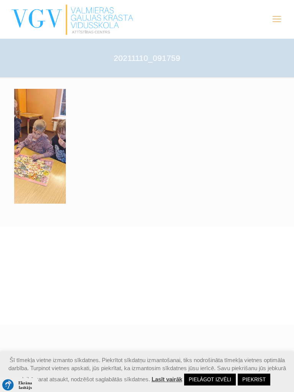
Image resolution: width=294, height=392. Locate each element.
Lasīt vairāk (167, 379)
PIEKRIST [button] (254, 379)
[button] (19, 385)
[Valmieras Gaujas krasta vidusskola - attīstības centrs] (72, 19)
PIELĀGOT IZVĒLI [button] (210, 379)
